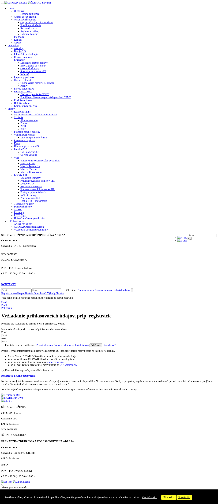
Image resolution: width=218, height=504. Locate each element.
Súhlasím (168, 497)
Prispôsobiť (184, 497)
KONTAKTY (8, 284)
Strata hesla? (40, 293)
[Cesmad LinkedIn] (21, 481)
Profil (4, 305)
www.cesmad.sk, (55, 362)
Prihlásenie (6, 308)
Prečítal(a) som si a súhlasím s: (46, 345)
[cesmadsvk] (7, 481)
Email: (4, 332)
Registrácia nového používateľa (17, 293)
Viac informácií (149, 497)
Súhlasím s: (97, 290)
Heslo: (4, 338)
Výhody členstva (55, 293)
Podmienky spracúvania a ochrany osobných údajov (104, 290)
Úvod (4, 302)
